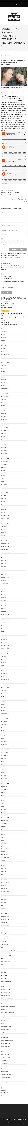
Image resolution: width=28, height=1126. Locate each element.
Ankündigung (4, 944)
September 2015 (5, 687)
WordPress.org (4, 1095)
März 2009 (3, 908)
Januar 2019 (4, 574)
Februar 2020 (4, 540)
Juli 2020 (3, 529)
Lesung (3, 1003)
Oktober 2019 (4, 549)
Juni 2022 (3, 473)
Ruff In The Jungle (5, 1054)
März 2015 (3, 704)
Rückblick (3, 1051)
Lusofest (3, 1015)
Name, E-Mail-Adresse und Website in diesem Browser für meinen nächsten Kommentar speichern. (13, 243)
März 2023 (3, 447)
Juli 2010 (3, 863)
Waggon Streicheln (5, 1077)
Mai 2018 (3, 597)
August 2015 (4, 690)
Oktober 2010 (4, 854)
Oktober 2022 (4, 461)
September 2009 (5, 891)
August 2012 (4, 792)
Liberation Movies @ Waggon (8, 1006)
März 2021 (3, 509)
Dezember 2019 (5, 543)
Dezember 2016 (5, 645)
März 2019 (3, 569)
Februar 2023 (4, 450)
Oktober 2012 (4, 786)
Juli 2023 (3, 436)
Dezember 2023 (5, 422)
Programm (6, 55)
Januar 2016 (4, 676)
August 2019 (4, 555)
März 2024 (3, 413)
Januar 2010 (4, 880)
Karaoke (3, 984)
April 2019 (3, 566)
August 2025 (4, 365)
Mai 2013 (3, 767)
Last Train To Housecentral (7, 1001)
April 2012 (3, 803)
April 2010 (3, 871)
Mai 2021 (3, 507)
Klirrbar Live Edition (5, 989)
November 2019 (5, 546)
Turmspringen (4, 1060)
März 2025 (3, 379)
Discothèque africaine (6, 961)
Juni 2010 (3, 865)
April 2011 (3, 837)
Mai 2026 (3, 340)
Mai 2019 (3, 563)
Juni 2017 (3, 628)
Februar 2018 (4, 605)
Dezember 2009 (5, 882)
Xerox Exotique (4, 1083)
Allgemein (3, 941)
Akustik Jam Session (5, 938)
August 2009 (4, 894)
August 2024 (4, 399)
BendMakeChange (5, 953)
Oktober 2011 (4, 820)
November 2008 (5, 919)
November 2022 (5, 458)
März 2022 (3, 481)
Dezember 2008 (5, 916)
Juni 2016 (3, 662)
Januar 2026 (4, 351)
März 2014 (3, 738)
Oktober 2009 (4, 888)
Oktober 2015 (4, 685)
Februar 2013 (4, 775)
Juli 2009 (3, 897)
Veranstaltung (4, 1068)
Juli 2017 (3, 625)
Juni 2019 (3, 560)
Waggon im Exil (4, 1071)
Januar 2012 (4, 812)
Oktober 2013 (4, 752)
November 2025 (5, 357)
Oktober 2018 (4, 583)
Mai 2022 (3, 475)
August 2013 (4, 758)
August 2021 (4, 498)
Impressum (12, 1119)
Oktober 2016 (4, 651)
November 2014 (5, 716)
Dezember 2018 (5, 577)
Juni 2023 (3, 439)
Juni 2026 (3, 337)
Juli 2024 (3, 402)
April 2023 (3, 444)
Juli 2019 (3, 557)
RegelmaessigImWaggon (7, 1040)
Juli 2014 (3, 727)
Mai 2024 (3, 408)
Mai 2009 (3, 902)
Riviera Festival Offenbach (7, 1049)
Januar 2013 (4, 778)
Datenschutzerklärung (21, 1119)
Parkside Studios (5, 1029)
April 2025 (3, 377)
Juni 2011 (3, 832)
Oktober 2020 (4, 521)
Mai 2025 (3, 374)
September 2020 (5, 523)
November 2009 (5, 885)
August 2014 (4, 724)
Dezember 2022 (5, 456)
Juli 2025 (3, 368)
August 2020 (4, 526)
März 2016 (3, 670)
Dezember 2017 (5, 611)
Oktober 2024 (4, 393)
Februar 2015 (4, 707)
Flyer (2, 964)
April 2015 (3, 702)
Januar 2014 (4, 744)
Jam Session (4, 978)
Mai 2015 (3, 699)
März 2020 (3, 538)
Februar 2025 (4, 382)
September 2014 (5, 721)
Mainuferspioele (5, 1020)
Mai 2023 (3, 442)
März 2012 (3, 806)
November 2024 (5, 391)
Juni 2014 (3, 730)
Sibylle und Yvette (5, 1057)
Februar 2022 (4, 484)
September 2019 (5, 552)
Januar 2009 (4, 913)
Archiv (2, 947)
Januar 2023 (4, 453)
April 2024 (3, 410)
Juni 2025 (3, 371)
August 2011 (4, 826)
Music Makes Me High (6, 1026)
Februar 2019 (4, 572)
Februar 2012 (4, 809)
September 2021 (5, 495)
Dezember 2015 (5, 679)
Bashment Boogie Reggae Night (8, 950)
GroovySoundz (4, 975)
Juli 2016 (3, 659)
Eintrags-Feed (4, 1092)
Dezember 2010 (5, 848)
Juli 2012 (3, 795)
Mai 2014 (3, 733)
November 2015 (5, 682)
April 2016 (3, 668)
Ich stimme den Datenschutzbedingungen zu (14, 281)
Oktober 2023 (4, 427)
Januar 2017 (4, 642)
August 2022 (4, 467)
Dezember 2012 (5, 781)
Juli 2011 (3, 829)
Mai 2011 (3, 834)
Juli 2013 (3, 761)
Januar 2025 (4, 385)
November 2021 (5, 490)
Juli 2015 (3, 693)
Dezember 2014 (5, 713)
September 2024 (5, 396)
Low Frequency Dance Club (7, 1012)
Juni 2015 (3, 696)
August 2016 (4, 656)
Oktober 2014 (4, 718)
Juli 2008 (3, 928)
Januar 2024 (4, 419)
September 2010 (5, 857)
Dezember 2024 (5, 388)
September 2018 (5, 586)
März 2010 (3, 874)
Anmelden (3, 1090)
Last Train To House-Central (7, 998)
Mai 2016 (3, 665)
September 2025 (5, 362)
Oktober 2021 (4, 492)
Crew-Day (3, 958)
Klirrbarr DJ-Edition (5, 992)
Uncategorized (4, 1066)
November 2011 (5, 817)
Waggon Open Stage (6, 1074)
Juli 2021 (3, 501)
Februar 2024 (4, 416)
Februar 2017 (4, 639)
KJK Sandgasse (4, 986)
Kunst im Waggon (5, 995)
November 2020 (5, 518)
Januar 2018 (4, 608)
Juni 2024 (3, 405)
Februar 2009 (4, 911)
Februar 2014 (4, 741)
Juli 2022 (3, 470)
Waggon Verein (5, 1119)
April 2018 (3, 600)
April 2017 (3, 634)
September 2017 (5, 620)
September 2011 (5, 823)
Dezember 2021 (5, 487)
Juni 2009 (3, 899)
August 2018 (4, 588)
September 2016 (5, 653)
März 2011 (3, 840)
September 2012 (5, 789)
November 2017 (5, 614)
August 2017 (4, 622)
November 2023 (5, 425)
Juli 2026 (3, 334)
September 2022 (5, 464)
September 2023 (5, 430)
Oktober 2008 (4, 922)
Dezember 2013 (5, 747)
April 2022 (3, 478)
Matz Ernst (3, 1023)
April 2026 (3, 343)
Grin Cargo (3, 972)
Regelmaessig (4, 1037)
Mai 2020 (3, 532)
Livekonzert (4, 1009)
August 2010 (4, 860)
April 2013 (3, 769)
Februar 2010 (4, 877)
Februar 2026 (4, 348)
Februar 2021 (4, 512)
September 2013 (5, 755)
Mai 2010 (3, 868)
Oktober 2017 (4, 617)
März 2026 (3, 345)
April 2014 (3, 735)
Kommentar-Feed (5, 1094)
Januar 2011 (4, 846)
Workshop (3, 1080)
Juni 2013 (3, 764)
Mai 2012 (3, 800)
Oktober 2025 (4, 360)
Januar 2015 (4, 710)
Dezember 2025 (5, 354)
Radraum (3, 1035)
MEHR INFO (4, 269)
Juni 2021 (3, 504)
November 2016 (5, 648)
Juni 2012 (3, 798)
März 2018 (3, 603)
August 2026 (4, 331)
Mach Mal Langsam (5, 1018)
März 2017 (3, 637)
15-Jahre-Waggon (5, 936)
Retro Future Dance (5, 1043)
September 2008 (5, 925)
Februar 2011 (4, 843)
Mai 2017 (3, 631)
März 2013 (3, 772)
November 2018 (5, 580)
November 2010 (5, 851)
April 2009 (3, 905)
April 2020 (3, 535)
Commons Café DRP (6, 955)
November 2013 (5, 750)
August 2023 (4, 433)
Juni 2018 (3, 594)
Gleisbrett (3, 967)
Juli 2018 (3, 591)
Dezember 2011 (5, 815)
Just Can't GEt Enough (6, 981)
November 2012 (5, 783)
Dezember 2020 (5, 515)
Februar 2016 (4, 673)
